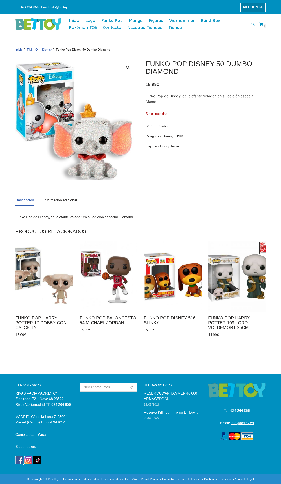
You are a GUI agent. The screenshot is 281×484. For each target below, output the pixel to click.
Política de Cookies (189, 479)
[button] (128, 67)
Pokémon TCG (83, 27)
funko (175, 146)
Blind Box (210, 20)
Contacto (112, 27)
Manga (136, 20)
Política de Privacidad (218, 479)
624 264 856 (240, 411)
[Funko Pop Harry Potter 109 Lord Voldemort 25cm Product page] (237, 276)
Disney (47, 49)
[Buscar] (253, 24)
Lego (90, 20)
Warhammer (182, 20)
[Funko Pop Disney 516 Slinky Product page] (172, 276)
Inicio (74, 20)
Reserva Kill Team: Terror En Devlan (172, 412)
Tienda (175, 27)
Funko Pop (112, 20)
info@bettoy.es (242, 423)
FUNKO (32, 49)
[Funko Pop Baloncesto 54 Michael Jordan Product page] (108, 276)
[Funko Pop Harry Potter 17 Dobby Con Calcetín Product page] (44, 276)
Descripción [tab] (24, 200)
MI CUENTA (253, 7)
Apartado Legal (244, 479)
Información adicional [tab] (60, 200)
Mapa (41, 434)
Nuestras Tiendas (144, 27)
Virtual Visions (150, 479)
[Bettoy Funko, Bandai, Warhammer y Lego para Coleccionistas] (38, 24)
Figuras (156, 20)
